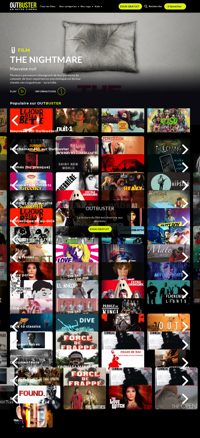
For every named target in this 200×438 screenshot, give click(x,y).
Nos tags (86, 6)
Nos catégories (68, 6)
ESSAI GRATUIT (130, 6)
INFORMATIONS (45, 91)
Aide (97, 6)
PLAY (13, 91)
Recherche (155, 6)
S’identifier (175, 6)
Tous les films (48, 6)
